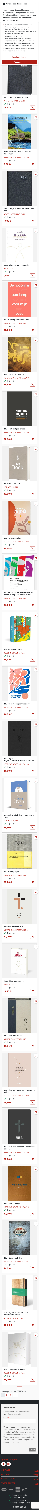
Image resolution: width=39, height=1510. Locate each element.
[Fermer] (35, 4)
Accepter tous (19, 62)
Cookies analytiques (13, 36)
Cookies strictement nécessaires (18, 24)
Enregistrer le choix (20, 57)
